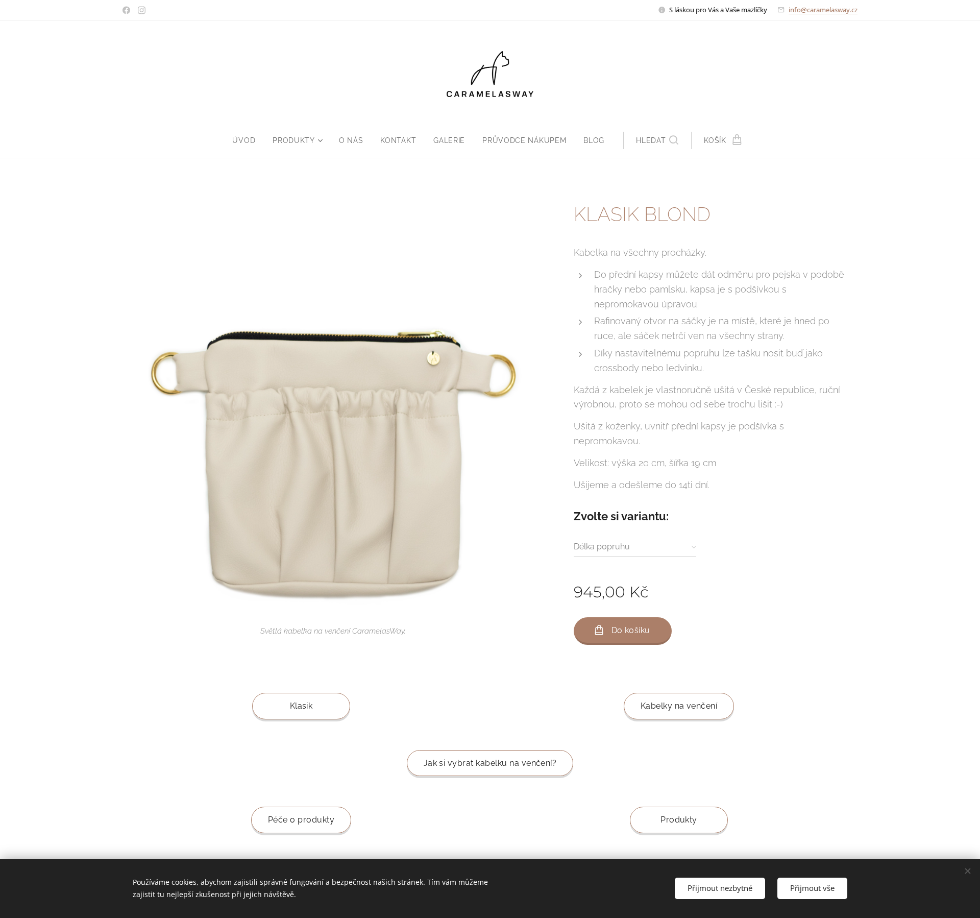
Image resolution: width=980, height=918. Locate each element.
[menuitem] (248, 140)
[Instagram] (141, 10)
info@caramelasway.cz (823, 9)
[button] (657, 140)
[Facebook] (126, 10)
